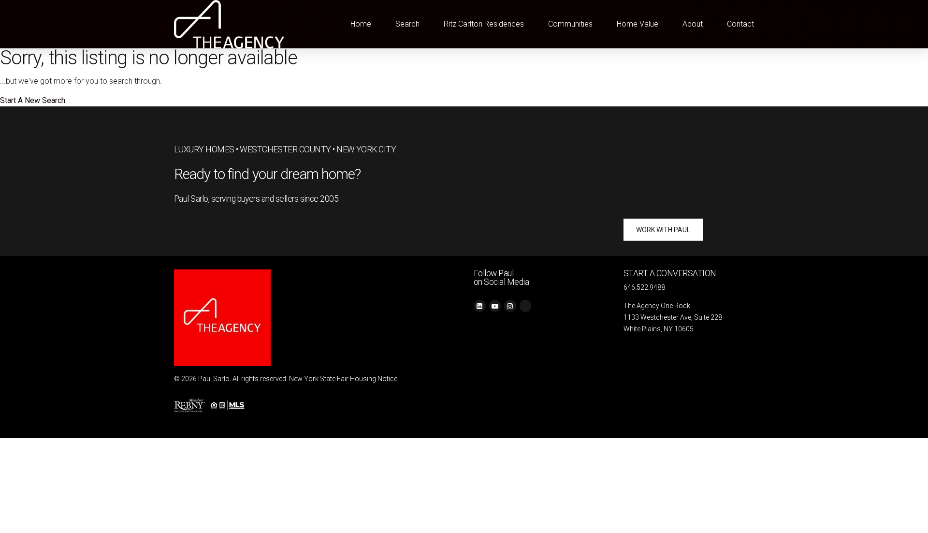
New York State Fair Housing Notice (343, 379)
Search (407, 24)
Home (360, 24)
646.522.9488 (644, 287)
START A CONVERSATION (670, 273)
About (692, 24)
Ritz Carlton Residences (484, 24)
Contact (740, 24)
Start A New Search (32, 100)
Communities (570, 24)
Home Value (637, 24)
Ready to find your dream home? (267, 174)
